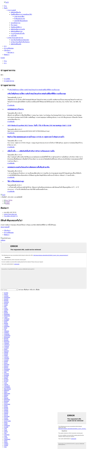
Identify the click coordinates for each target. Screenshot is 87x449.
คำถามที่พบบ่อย (9, 48)
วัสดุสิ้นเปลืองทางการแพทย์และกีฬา (21, 14)
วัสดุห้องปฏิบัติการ (16, 27)
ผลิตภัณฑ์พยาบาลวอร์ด (18, 29)
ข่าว (5, 46)
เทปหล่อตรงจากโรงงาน (15, 109)
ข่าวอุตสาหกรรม (9, 81)
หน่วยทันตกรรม (15, 23)
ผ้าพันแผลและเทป (19, 18)
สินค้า (6, 8)
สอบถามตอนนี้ (5, 227)
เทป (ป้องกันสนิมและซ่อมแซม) (20, 40)
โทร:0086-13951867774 (11, 216)
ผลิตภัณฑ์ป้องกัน (16, 12)
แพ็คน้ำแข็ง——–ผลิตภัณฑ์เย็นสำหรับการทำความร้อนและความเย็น (31, 151)
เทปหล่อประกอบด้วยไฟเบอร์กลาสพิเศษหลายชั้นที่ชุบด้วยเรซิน (28, 167)
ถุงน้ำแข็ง (14, 35)
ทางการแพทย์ (11, 10)
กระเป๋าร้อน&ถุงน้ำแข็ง (18, 33)
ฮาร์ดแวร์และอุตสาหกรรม (15, 37)
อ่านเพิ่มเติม (11, 105)
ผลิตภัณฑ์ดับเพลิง (16, 44)
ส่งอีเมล (3, 240)
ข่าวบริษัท (7, 78)
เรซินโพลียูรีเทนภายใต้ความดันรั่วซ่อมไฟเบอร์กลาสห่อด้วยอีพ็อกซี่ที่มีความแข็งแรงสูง (36, 93)
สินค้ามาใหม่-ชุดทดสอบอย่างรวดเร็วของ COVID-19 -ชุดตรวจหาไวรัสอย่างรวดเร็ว (35, 137)
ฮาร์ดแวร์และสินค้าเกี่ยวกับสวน (20, 42)
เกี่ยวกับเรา (7, 50)
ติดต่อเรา (6, 54)
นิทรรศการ (10, 52)
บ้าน (5, 6)
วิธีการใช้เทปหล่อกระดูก (15, 181)
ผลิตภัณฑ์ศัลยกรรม (16, 31)
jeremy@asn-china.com (10, 214)
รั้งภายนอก (14, 25)
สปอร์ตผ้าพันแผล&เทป (21, 20)
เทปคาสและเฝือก (19, 16)
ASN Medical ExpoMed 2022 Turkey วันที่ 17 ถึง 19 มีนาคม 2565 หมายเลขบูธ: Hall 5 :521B (39, 125)
